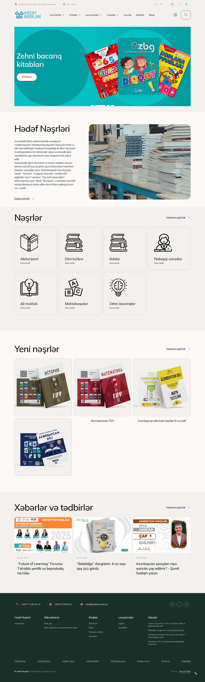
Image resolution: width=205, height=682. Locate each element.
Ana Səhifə (55, 15)
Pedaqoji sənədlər (96, 632)
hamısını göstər (176, 217)
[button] (92, 105)
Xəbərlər (140, 15)
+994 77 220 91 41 (30, 604)
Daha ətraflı (21, 199)
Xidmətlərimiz (52, 617)
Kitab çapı (48, 623)
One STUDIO (185, 671)
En (156, 4)
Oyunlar (127, 15)
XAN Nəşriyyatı (118, 661)
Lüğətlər (121, 623)
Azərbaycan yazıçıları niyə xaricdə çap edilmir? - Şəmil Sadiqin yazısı (167, 635)
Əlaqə (152, 15)
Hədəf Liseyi (68, 661)
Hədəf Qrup (19, 661)
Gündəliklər (122, 628)
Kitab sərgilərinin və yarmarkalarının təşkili (60, 628)
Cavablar (111, 15)
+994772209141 (63, 604)
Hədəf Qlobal (92, 661)
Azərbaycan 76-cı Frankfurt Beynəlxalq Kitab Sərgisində (166, 642)
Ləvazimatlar (91, 15)
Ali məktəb (93, 636)
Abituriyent (93, 623)
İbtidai (91, 628)
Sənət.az (165, 661)
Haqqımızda (19, 623)
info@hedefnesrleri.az (97, 604)
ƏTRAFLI (27, 76)
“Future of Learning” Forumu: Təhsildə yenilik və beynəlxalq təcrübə (166, 624)
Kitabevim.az (143, 661)
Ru (161, 4)
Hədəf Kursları (43, 661)
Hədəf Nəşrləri (22, 617)
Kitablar (73, 15)
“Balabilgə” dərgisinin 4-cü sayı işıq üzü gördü (166, 630)
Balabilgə (186, 661)
